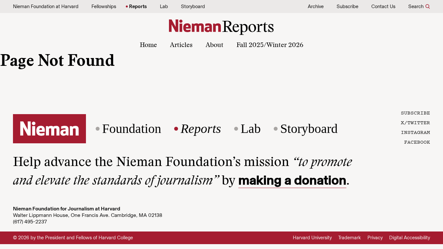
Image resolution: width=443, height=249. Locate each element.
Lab (164, 6)
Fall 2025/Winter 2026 (269, 45)
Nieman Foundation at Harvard (45, 6)
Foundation (131, 129)
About (214, 45)
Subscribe (347, 6)
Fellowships (103, 6)
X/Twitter (415, 122)
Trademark (349, 238)
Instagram (415, 132)
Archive (316, 6)
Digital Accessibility (409, 238)
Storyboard (193, 6)
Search (416, 6)
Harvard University (312, 238)
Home (148, 45)
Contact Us (383, 6)
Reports (138, 6)
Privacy (375, 238)
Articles (181, 45)
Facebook (417, 141)
